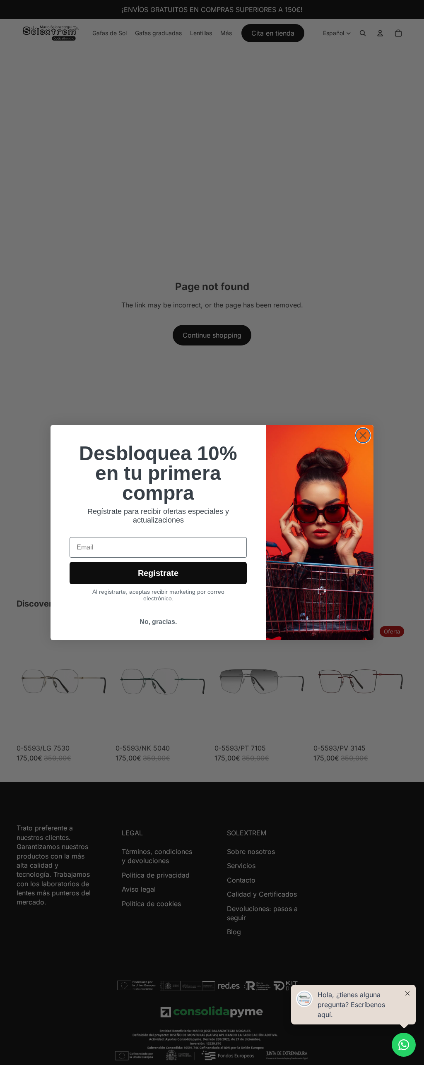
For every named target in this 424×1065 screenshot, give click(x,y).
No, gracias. (158, 621)
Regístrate (158, 573)
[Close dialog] (363, 435)
